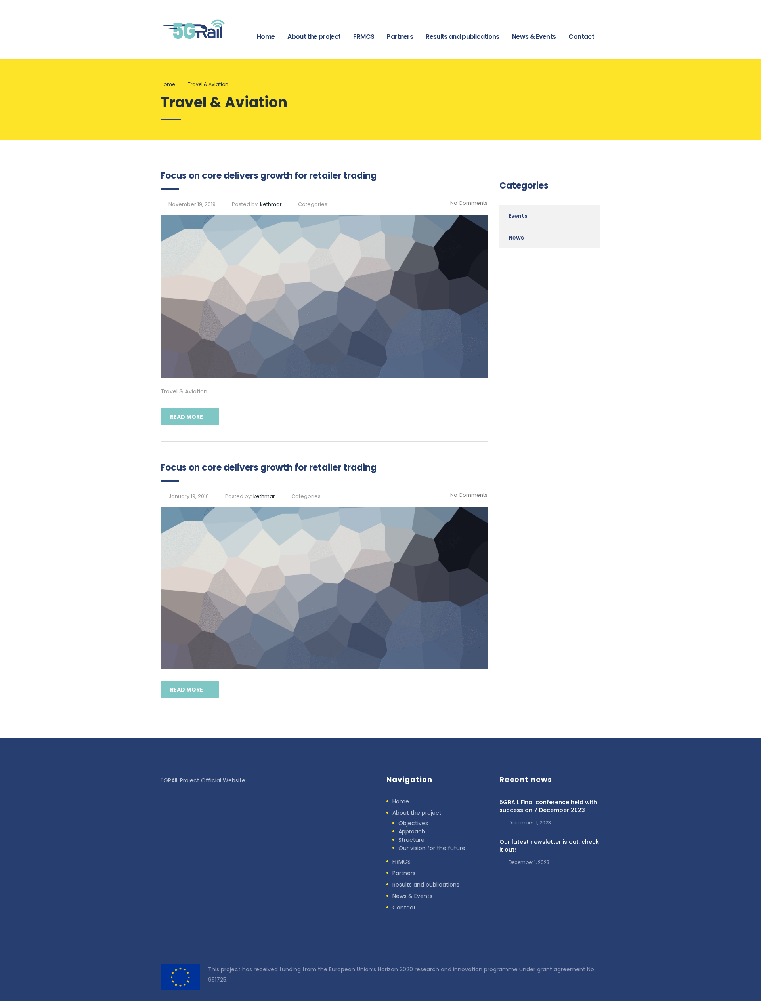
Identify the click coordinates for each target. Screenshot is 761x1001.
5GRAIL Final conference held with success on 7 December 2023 (548, 806)
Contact (581, 36)
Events (518, 216)
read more (186, 417)
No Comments (469, 203)
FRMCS (363, 36)
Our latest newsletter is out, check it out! (549, 846)
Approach (411, 831)
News (516, 238)
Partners (400, 36)
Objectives (413, 823)
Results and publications (462, 36)
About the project (313, 36)
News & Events (534, 36)
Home (266, 36)
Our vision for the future (431, 848)
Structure (411, 840)
